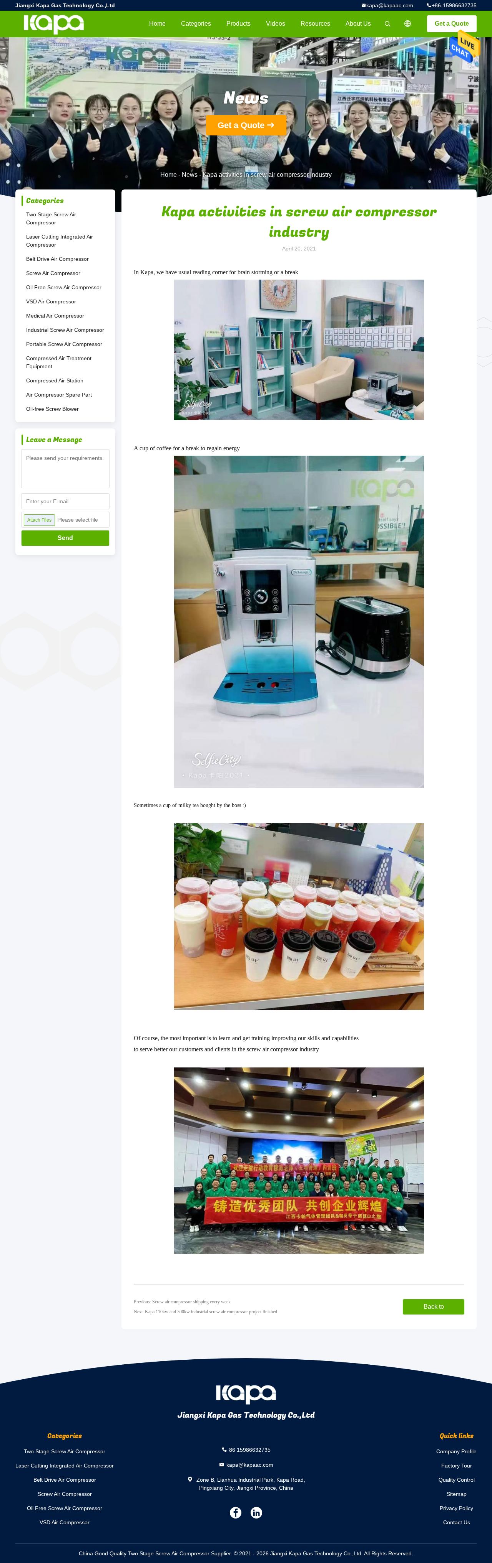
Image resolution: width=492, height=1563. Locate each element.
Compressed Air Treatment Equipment (58, 362)
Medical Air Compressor (55, 316)
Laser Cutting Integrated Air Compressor (59, 241)
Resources (315, 23)
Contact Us (456, 1522)
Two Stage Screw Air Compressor (51, 218)
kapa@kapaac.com (389, 5)
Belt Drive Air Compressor (57, 259)
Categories (196, 23)
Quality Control (457, 1480)
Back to (434, 1306)
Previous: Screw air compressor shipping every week (182, 1301)
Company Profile (456, 1451)
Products (238, 23)
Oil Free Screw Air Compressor (63, 287)
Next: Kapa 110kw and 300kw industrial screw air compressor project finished (205, 1311)
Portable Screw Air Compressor (64, 344)
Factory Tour (456, 1466)
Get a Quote (452, 23)
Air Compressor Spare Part (59, 395)
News (190, 174)
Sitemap (457, 1494)
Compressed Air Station (54, 380)
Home (157, 23)
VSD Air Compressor (51, 301)
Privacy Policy (456, 1508)
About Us (358, 23)
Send (65, 538)
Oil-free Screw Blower (52, 409)
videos (275, 23)
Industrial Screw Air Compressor (65, 330)
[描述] (407, 24)
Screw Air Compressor (53, 273)
